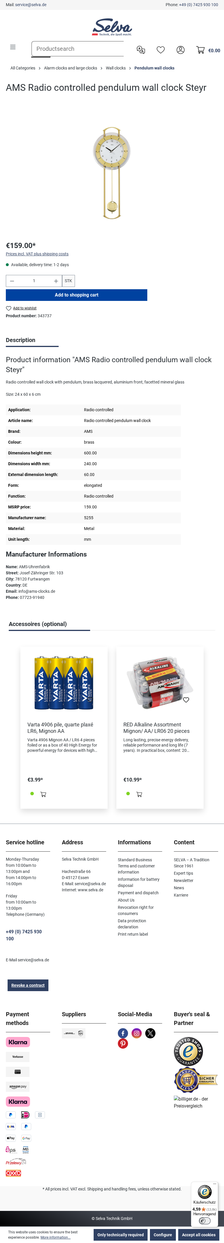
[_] (112, 172)
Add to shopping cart (76, 295)
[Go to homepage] (112, 27)
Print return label (133, 934)
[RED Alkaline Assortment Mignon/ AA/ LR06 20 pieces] (160, 683)
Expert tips (183, 873)
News (179, 887)
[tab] (32, 340)
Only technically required (120, 1234)
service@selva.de (30, 4)
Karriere (181, 895)
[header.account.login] (179, 49)
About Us (126, 900)
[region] (112, 172)
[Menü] (214, 1185)
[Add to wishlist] (90, 701)
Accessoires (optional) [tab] (38, 623)
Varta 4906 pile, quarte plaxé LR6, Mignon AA (60, 727)
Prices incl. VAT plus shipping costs (37, 254)
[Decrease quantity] (12, 281)
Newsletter (183, 880)
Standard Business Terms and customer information (136, 865)
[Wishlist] (159, 49)
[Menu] (13, 47)
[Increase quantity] (56, 281)
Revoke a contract (28, 985)
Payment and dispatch (138, 892)
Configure (163, 1234)
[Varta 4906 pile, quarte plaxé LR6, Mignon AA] (64, 683)
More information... (56, 1237)
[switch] (205, 1220)
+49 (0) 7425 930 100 (198, 4)
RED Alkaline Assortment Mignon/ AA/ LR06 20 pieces (156, 727)
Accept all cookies (199, 1234)
